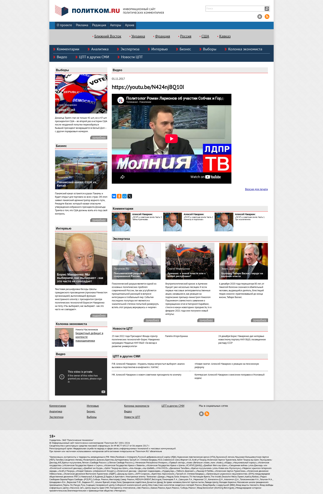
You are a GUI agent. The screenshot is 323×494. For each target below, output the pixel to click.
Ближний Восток (107, 36)
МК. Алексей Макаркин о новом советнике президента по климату (146, 374)
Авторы (115, 25)
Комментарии (68, 49)
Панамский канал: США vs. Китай (77, 184)
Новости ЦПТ (132, 57)
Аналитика (100, 49)
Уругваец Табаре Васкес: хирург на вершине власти (242, 275)
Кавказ (225, 36)
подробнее (99, 137)
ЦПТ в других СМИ (94, 57)
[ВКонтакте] (114, 196)
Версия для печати (256, 189)
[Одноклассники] (119, 196)
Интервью (159, 49)
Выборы (209, 49)
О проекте (64, 25)
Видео (62, 57)
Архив (129, 25)
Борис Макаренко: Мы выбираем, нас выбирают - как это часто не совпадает (80, 278)
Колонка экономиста (245, 49)
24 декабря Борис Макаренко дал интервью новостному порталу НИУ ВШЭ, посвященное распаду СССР (242, 339)
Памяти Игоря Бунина (176, 336)
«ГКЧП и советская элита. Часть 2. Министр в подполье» (198, 218)
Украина (138, 36)
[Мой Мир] (124, 196)
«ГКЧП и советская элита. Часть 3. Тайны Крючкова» (147, 218)
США (205, 36)
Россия (185, 36)
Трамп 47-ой (66, 109)
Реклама (82, 25)
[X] (129, 196)
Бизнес (185, 49)
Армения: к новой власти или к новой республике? (186, 275)
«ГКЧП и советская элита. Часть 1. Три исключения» (250, 218)
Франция (162, 36)
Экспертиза (130, 49)
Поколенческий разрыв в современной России (129, 275)
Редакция (99, 25)
